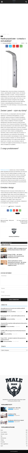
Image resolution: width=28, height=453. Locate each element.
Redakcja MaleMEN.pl (7, 43)
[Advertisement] (14, 18)
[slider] (4, 206)
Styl (1, 436)
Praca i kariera (3, 319)
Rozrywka (3, 441)
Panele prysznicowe (5, 169)
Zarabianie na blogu (12, 414)
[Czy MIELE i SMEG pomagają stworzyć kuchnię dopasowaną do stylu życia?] (4, 250)
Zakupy (2, 440)
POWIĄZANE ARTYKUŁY (6, 242)
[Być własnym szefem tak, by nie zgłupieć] (4, 422)
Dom (1, 36)
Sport (2, 445)
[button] (26, 2)
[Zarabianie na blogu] (4, 415)
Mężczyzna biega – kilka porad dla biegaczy (7, 221)
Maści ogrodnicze (4, 443)
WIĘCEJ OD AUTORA (5, 244)
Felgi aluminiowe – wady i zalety (14, 407)
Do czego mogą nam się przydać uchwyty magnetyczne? (22, 222)
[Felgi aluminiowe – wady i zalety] (4, 409)
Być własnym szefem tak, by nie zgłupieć (16, 420)
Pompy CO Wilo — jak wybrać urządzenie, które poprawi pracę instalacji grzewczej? (16, 256)
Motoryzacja (3, 326)
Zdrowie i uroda (3, 311)
